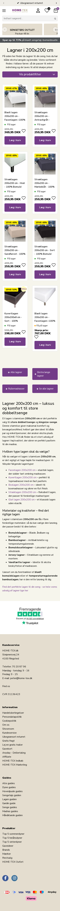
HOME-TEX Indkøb (12, 760)
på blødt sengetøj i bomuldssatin (30, 40)
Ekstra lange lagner (43, 374)
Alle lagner (16, 372)
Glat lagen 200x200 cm (21, 499)
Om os (5, 724)
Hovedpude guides (12, 791)
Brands (6, 850)
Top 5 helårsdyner (12, 838)
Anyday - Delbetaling (14, 752)
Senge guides (9, 807)
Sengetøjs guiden (11, 795)
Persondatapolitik (12, 717)
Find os (6, 686)
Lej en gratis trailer (12, 744)
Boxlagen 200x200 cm (21, 485)
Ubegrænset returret (13, 736)
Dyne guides (9, 787)
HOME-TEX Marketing (14, 764)
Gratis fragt (8, 740)
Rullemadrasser (16, 388)
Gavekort (7, 748)
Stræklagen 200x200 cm (22, 492)
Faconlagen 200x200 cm (22, 470)
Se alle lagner (46, 388)
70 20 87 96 (19, 666)
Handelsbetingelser (13, 713)
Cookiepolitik (9, 721)
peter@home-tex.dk (21, 678)
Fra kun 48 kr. (22, 31)
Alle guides (8, 783)
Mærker (6, 854)
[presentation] (3, 3)
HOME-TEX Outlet (12, 862)
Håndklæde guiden (12, 815)
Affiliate (6, 756)
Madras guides (10, 811)
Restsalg (7, 858)
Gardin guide (9, 803)
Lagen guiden (9, 799)
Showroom (8, 728)
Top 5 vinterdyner (12, 842)
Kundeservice (9, 732)
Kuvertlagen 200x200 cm (22, 477)
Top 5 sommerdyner (13, 834)
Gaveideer (7, 846)
